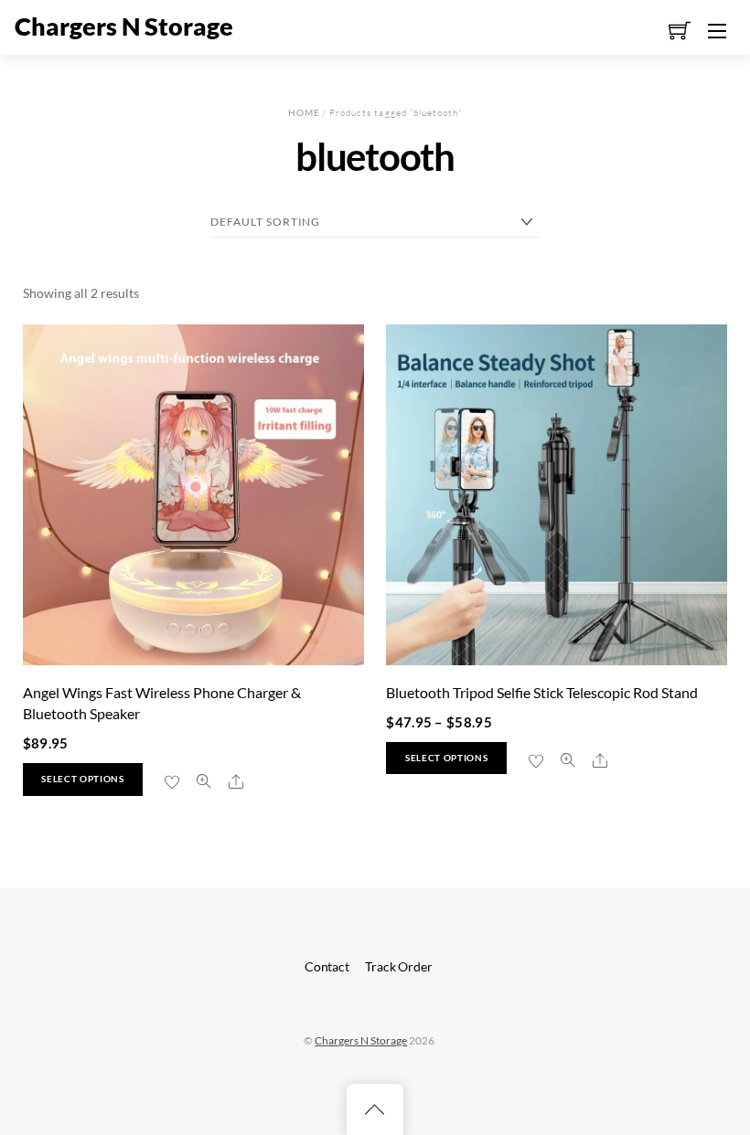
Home (304, 112)
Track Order (398, 966)
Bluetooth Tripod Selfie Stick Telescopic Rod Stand (542, 692)
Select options (82, 779)
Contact (327, 966)
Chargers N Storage (361, 1040)
